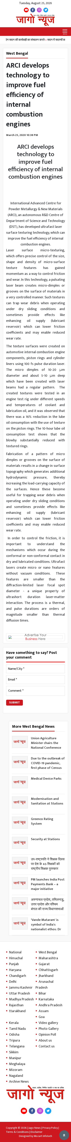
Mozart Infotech (43, 1136)
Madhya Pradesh (21, 999)
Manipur (15, 1058)
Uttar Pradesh (19, 993)
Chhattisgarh (48, 970)
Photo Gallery (49, 1029)
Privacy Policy (50, 1128)
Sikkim (14, 1052)
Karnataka (46, 999)
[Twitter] (45, 10)
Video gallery (48, 1023)
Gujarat (44, 964)
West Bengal (48, 952)
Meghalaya (17, 1064)
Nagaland (16, 1076)
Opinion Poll (47, 1035)
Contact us (47, 1046)
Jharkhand (46, 976)
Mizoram (15, 1070)
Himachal (16, 958)
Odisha (14, 1035)
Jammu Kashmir (21, 988)
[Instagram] (39, 10)
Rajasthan (16, 1005)
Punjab (14, 964)
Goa (42, 1017)
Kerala (14, 1023)
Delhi (12, 982)
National (15, 952)
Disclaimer (36, 1132)
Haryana (15, 970)
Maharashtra (48, 958)
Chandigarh (17, 976)
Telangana (16, 1046)
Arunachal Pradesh (44, 985)
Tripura (14, 1040)
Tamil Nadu (17, 1029)
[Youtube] (26, 10)
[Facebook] (32, 10)
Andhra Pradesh (50, 1005)
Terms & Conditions (17, 1132)
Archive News (19, 1082)
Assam (44, 1011)
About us (45, 1040)
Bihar (42, 993)
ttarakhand (17, 1011)
